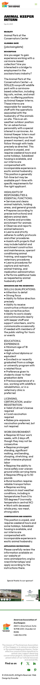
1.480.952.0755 (20, 635)
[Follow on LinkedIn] (34, 663)
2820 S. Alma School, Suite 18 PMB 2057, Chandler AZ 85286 (25, 629)
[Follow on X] (28, 663)
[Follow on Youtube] (29, 670)
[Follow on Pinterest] (35, 670)
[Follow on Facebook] (21, 663)
